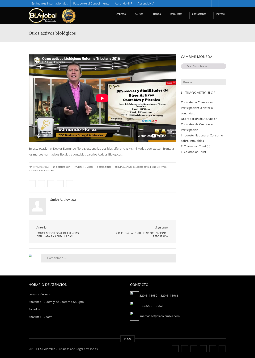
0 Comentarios (104, 167)
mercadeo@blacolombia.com (159, 316)
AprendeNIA (146, 3)
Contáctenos (199, 13)
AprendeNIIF (123, 3)
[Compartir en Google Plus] (60, 183)
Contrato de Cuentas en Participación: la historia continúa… (197, 107)
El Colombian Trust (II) (195, 146)
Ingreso (220, 13)
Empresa (121, 13)
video (51, 170)
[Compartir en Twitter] (41, 183)
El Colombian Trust (193, 152)
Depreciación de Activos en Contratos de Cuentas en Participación (199, 124)
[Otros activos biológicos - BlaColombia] (52, 16)
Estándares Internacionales (49, 3)
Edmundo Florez (152, 167)
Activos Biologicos (134, 167)
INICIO (127, 338)
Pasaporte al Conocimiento (91, 3)
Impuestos (176, 13)
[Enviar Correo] (69, 183)
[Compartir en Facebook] (32, 183)
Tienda (157, 13)
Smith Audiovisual (63, 199)
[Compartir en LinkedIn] (50, 183)
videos (90, 167)
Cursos (139, 13)
